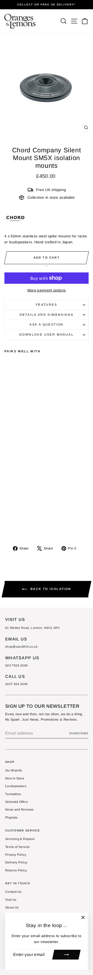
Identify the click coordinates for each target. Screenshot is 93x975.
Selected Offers (16, 802)
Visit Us (11, 900)
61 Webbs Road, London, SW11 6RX (32, 628)
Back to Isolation (50, 589)
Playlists (11, 817)
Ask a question (46, 324)
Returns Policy (16, 870)
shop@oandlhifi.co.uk (21, 646)
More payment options (46, 290)
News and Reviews (19, 809)
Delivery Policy (16, 862)
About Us (12, 907)
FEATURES (46, 304)
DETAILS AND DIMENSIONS (47, 314)
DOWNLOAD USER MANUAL (46, 334)
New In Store (14, 778)
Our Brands (13, 770)
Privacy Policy (15, 854)
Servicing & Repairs (20, 839)
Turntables (13, 794)
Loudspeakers (15, 786)
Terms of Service (17, 847)
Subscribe (78, 733)
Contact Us (13, 892)
